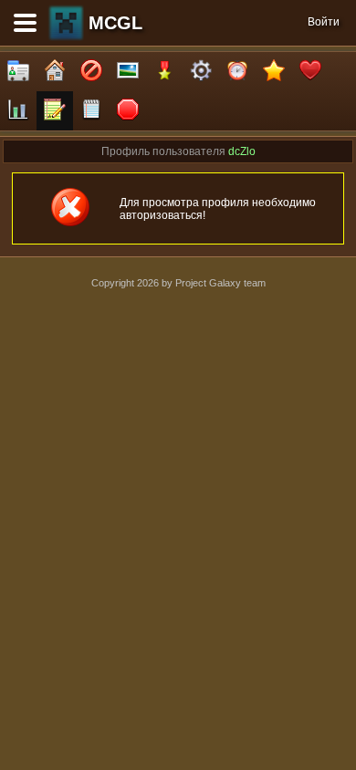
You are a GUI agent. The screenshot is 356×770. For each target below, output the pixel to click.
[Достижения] (164, 71)
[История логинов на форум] (91, 110)
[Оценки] (274, 71)
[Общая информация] (18, 71)
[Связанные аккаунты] (310, 71)
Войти (324, 22)
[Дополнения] (201, 71)
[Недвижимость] (55, 71)
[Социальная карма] (18, 110)
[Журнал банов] (91, 71)
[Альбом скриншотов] (128, 71)
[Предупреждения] (128, 110)
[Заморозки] (237, 71)
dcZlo (242, 151)
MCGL (115, 23)
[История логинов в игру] (55, 110)
